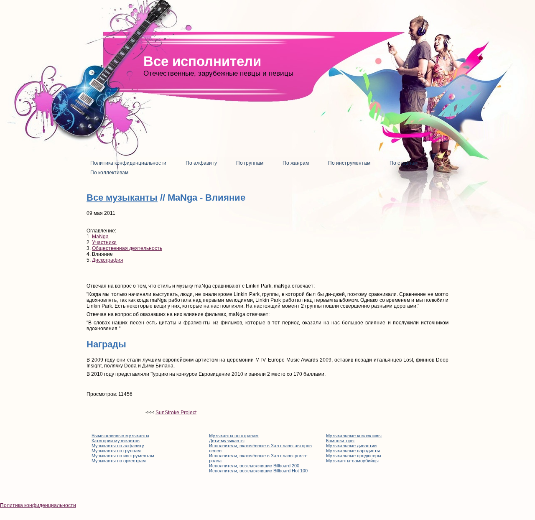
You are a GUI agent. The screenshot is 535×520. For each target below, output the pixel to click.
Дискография (107, 260)
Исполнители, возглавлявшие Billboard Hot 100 (258, 470)
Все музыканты (122, 197)
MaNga (100, 237)
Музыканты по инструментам (123, 455)
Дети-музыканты (227, 440)
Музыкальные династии (351, 445)
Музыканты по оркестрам (119, 460)
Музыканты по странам (234, 435)
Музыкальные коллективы (354, 435)
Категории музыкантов (116, 440)
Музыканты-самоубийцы (352, 460)
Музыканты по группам (116, 450)
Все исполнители (202, 61)
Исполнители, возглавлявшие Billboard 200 (254, 465)
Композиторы (340, 440)
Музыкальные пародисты (353, 450)
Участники (104, 242)
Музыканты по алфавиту (118, 445)
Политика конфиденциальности (38, 505)
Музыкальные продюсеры (353, 455)
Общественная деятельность (127, 248)
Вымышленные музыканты (120, 435)
